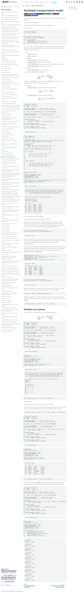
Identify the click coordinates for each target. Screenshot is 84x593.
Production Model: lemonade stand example (11, 252)
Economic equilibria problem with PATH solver (10, 99)
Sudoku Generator (5, 298)
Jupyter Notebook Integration (8, 128)
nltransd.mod (45, 429)
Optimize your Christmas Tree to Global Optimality (10, 204)
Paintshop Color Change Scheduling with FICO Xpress (10, 221)
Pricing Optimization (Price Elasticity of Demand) (9, 247)
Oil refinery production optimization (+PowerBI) (9, 163)
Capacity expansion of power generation (10, 77)
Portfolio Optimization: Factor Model (9, 236)
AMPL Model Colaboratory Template (9, 50)
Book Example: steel (6, 70)
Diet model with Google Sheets (8, 92)
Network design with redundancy (8, 155)
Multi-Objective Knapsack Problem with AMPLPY (10, 144)
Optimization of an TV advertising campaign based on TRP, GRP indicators (10, 197)
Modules (32, 2)
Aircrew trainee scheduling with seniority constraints (10, 52)
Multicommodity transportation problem (10, 147)
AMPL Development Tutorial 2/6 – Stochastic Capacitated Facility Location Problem (11, 31)
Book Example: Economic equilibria (9, 62)
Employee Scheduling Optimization (9, 103)
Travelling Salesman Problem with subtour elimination (10, 305)
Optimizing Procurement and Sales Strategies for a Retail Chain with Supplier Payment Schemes (11, 211)
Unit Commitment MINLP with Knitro (9, 307)
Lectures (42, 2)
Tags (50, 2)
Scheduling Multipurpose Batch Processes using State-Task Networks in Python (10, 280)
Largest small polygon (6, 132)
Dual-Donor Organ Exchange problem (9, 94)
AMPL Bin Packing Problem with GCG (9, 19)
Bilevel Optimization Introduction (8, 60)
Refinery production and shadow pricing (10, 269)
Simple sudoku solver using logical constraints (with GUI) (9, 283)
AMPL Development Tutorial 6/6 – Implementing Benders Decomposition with (10, 47)
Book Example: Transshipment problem (10, 64)
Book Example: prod (6, 68)
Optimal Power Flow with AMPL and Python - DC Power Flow (11, 180)
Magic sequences (5, 136)
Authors (46, 2)
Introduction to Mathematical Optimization (10, 126)
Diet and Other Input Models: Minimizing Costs (10, 89)
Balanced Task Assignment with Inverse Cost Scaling (11, 56)
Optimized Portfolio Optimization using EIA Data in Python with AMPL (10, 207)
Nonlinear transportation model (8, 157)
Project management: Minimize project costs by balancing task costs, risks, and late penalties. (11, 263)
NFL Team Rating (5, 151)
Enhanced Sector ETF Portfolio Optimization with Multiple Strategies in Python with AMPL (11, 106)
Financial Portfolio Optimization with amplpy (10, 108)
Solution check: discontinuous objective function (10, 288)
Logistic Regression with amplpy (8, 134)
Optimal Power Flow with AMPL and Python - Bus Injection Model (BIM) (11, 170)
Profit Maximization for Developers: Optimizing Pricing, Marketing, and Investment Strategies (9, 258)
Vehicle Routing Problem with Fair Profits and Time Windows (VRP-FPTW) (11, 324)
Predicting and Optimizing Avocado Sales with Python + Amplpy (10, 244)
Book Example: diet (6, 66)
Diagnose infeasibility (6, 87)
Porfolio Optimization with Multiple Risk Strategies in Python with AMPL (10, 233)
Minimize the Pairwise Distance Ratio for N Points (10, 141)
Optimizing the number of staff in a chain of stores (10, 215)
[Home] (23, 5)
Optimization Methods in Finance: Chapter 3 (10, 189)
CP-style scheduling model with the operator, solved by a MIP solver (10, 75)
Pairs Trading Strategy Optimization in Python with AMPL (9, 224)
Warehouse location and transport (8, 327)
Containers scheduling (6, 79)
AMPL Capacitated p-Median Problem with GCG (10, 22)
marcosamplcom (49, 25)
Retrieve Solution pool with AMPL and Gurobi (11, 271)
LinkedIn (9, 585)
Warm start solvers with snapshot (8, 329)
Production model (5, 254)
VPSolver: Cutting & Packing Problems (9, 321)
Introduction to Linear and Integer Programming (8, 124)
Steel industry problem (6, 296)
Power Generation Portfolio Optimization (10, 238)
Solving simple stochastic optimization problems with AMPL (9, 294)
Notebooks (54, 2)
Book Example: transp (6, 72)
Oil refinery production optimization (9, 160)
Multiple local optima (73, 8)
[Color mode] (66, 2)
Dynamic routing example (7, 96)
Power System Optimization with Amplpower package (11, 241)
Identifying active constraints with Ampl (10, 121)
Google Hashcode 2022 (6, 114)
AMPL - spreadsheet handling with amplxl (10, 17)
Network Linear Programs (7, 153)
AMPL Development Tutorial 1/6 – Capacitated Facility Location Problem (9, 27)
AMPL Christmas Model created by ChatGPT (11, 24)
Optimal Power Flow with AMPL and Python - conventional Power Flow (11, 183)
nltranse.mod (45, 500)
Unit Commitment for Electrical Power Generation (9, 317)
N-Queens (4, 149)
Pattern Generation (5, 228)
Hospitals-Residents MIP (7, 116)
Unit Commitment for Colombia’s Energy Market (10, 314)
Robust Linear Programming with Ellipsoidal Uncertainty (10, 274)
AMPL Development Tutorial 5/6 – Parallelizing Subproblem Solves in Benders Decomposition (10, 42)
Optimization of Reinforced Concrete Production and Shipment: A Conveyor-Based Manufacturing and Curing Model (10, 193)
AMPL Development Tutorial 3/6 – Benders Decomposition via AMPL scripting (10, 34)
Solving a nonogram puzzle (7, 291)
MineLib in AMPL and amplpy (7, 138)
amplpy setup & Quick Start (7, 331)
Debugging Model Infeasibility (8, 81)
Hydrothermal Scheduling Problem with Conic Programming (10, 119)
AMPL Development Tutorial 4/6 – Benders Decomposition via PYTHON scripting (10, 37)
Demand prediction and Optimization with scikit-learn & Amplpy (10, 84)
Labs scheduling (5, 130)
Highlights (37, 2)
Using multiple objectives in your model (10, 319)
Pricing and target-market (7, 250)
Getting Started (26, 2)
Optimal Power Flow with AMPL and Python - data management (11, 187)
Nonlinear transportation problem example (10, 159)
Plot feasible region (5, 230)
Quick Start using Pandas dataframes (9, 265)
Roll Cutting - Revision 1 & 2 (7, 277)
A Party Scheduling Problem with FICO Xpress (9, 13)
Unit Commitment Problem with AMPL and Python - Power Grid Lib (10, 310)
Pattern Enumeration (6, 227)
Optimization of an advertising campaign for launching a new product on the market (10, 200)
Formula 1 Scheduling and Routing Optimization (8, 111)
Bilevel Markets (5, 58)
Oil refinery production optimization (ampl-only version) (10, 167)
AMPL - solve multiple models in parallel (10, 15)
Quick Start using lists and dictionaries (9, 267)
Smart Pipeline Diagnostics (7, 285)
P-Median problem (5, 218)
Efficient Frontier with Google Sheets (9, 101)
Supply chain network (6, 300)
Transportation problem (6, 302)
